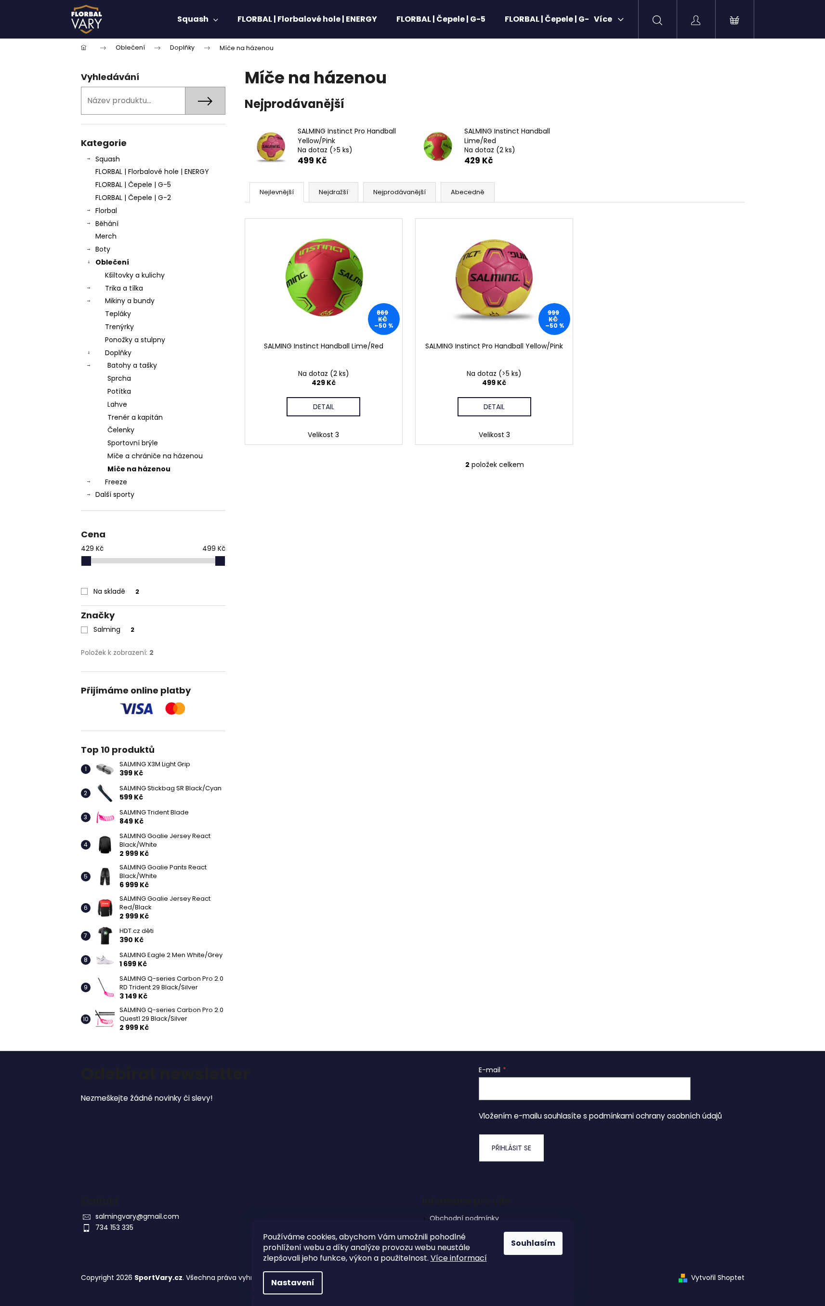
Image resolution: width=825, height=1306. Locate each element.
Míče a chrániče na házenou (155, 456)
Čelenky (120, 430)
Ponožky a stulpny (135, 340)
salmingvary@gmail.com (137, 1216)
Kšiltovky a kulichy (135, 275)
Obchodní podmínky (464, 1218)
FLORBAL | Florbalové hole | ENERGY (152, 171)
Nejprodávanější (399, 192)
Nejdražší (333, 192)
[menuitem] (198, 19)
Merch (106, 236)
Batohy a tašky (132, 365)
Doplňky (118, 353)
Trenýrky (119, 327)
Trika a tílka (124, 288)
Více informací (459, 1258)
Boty (102, 249)
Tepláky (118, 314)
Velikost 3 (323, 435)
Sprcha (119, 378)
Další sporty (114, 494)
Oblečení (112, 262)
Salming (113, 629)
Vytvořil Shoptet (718, 1277)
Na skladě (116, 591)
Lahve (117, 404)
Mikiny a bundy (130, 301)
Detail (323, 407)
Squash (107, 159)
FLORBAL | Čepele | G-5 (133, 184)
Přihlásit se (511, 1148)
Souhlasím (533, 1243)
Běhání (106, 223)
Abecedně (468, 192)
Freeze (116, 482)
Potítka (119, 391)
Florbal (106, 210)
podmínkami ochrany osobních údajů (655, 1116)
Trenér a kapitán (135, 417)
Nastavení (292, 1282)
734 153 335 (114, 1227)
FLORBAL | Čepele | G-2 (133, 197)
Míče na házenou (138, 469)
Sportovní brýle (132, 443)
